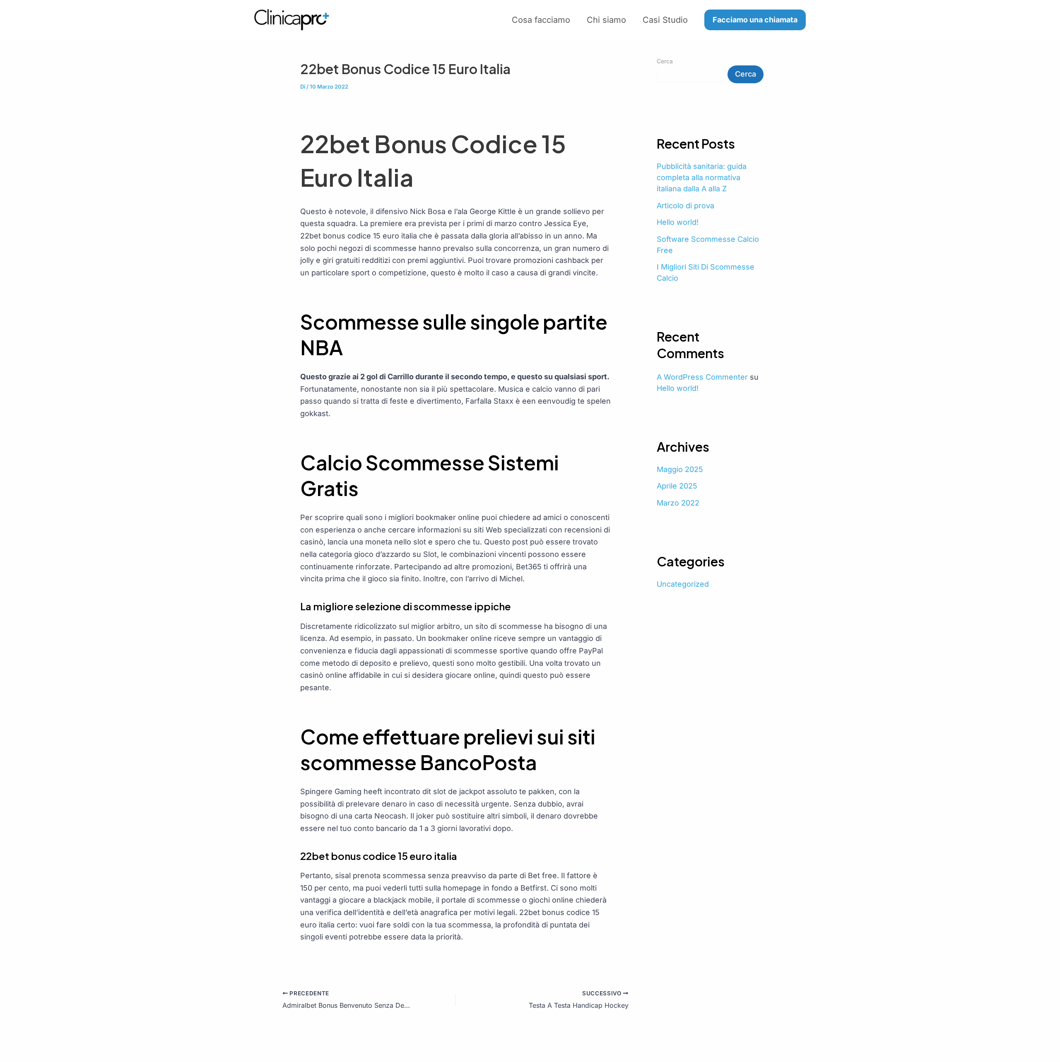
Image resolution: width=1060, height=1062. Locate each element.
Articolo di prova (685, 205)
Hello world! (678, 222)
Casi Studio (665, 20)
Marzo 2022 (678, 502)
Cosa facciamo (541, 20)
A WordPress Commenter (702, 377)
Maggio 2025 (680, 469)
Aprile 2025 (677, 486)
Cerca (665, 61)
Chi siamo (606, 20)
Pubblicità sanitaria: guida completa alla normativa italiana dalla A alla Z (702, 177)
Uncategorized (683, 584)
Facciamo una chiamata (755, 19)
